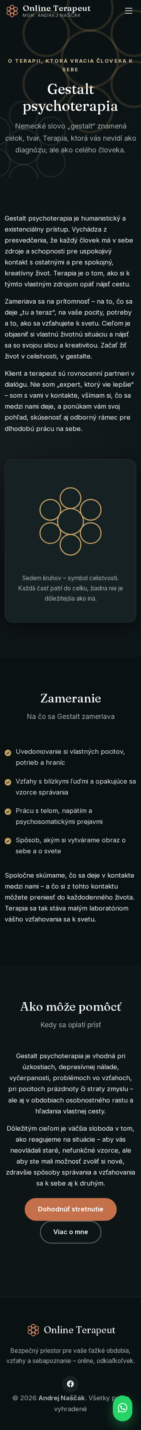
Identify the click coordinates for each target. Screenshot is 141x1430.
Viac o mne (70, 1232)
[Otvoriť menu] (128, 10)
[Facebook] (70, 1384)
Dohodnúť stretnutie (70, 1209)
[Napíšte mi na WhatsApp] (122, 1408)
